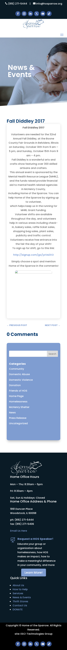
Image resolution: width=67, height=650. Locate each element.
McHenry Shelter (19, 407)
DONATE (18, 609)
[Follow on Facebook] (17, 13)
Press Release (17, 418)
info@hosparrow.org (49, 3)
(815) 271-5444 (17, 3)
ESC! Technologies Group (37, 634)
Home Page (16, 396)
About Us (18, 585)
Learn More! (34, 572)
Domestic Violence (21, 380)
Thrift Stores (20, 601)
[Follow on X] (36, 13)
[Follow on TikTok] (49, 13)
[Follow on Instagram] (24, 13)
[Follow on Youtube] (42, 13)
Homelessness (18, 401)
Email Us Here (18, 531)
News (12, 412)
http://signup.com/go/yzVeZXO (33, 255)
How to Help (20, 589)
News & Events (22, 597)
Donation (15, 385)
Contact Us (20, 605)
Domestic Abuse (19, 374)
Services (18, 593)
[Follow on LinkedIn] (30, 13)
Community (16, 369)
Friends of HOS (18, 390)
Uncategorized (18, 423)
